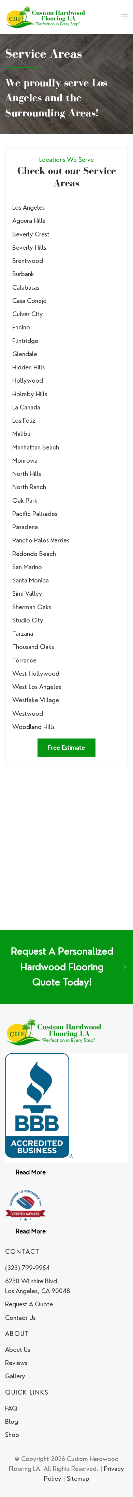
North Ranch (29, 487)
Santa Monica (30, 580)
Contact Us (20, 1317)
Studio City (27, 620)
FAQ (11, 1408)
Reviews (16, 1362)
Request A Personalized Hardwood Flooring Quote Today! (62, 966)
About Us (17, 1349)
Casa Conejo (29, 300)
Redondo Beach (34, 553)
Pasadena (25, 527)
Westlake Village (35, 700)
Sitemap (78, 1478)
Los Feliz (23, 420)
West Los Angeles (36, 686)
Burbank (23, 273)
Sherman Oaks (31, 607)
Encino (21, 327)
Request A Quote (29, 1304)
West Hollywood (35, 673)
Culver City (27, 314)
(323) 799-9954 (27, 1267)
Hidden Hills (28, 367)
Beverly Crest (30, 234)
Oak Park (25, 500)
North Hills (26, 473)
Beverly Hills (29, 247)
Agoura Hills (28, 220)
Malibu (21, 433)
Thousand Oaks (33, 646)
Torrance (24, 660)
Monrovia (25, 460)
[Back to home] (47, 17)
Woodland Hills (33, 726)
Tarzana (22, 633)
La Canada (26, 407)
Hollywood (27, 380)
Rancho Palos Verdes (40, 540)
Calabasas (25, 287)
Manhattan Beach (35, 447)
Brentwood (27, 260)
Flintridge (25, 340)
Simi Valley (27, 593)
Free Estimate (66, 747)
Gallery (15, 1376)
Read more (31, 1172)
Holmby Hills (29, 394)
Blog (11, 1421)
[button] (124, 17)
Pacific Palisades (34, 513)
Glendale (24, 354)
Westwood (27, 713)
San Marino (27, 567)
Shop (12, 1434)
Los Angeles (28, 207)
